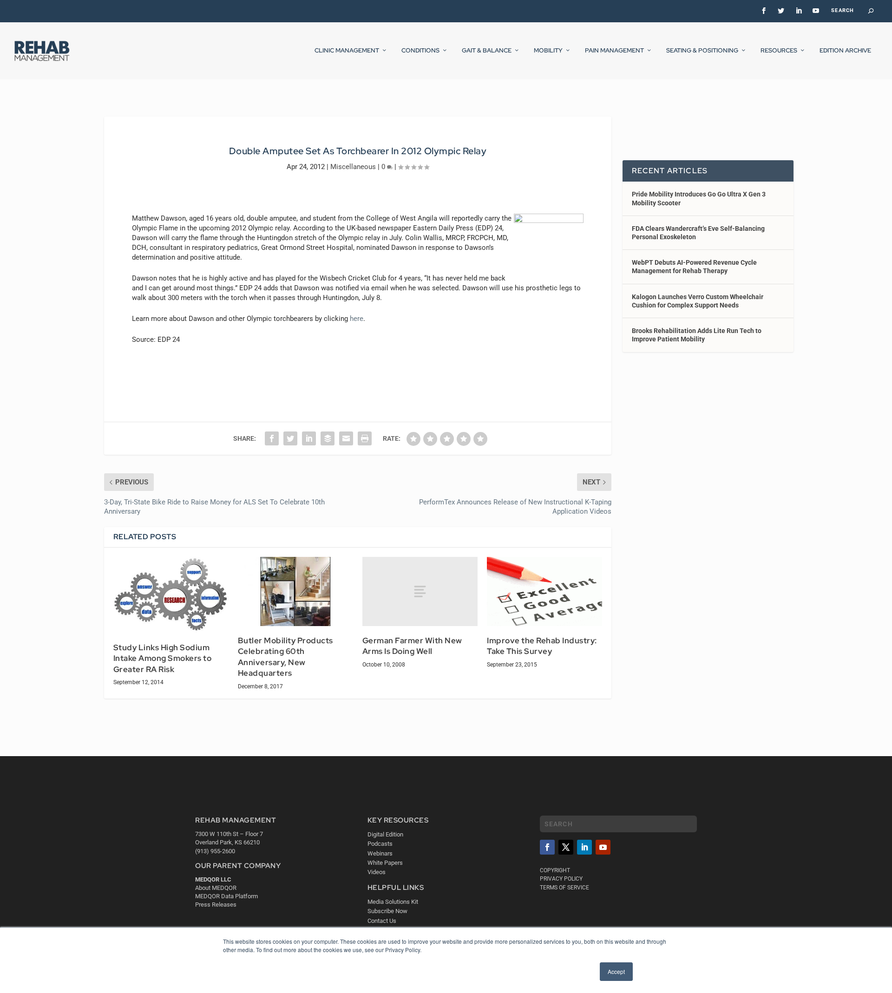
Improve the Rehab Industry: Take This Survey (542, 646)
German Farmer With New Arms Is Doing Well (412, 646)
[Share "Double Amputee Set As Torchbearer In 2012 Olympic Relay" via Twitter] (290, 438)
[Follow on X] (565, 847)
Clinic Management (347, 50)
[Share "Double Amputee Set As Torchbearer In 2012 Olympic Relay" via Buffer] (327, 438)
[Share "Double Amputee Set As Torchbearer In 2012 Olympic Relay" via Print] (364, 438)
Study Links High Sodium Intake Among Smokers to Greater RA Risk (162, 658)
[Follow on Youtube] (603, 847)
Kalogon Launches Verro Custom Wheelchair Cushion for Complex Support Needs (697, 301)
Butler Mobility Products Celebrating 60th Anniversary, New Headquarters (285, 657)
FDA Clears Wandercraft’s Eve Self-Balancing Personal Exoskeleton (698, 233)
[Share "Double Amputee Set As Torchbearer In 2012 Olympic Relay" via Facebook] (271, 438)
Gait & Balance (487, 50)
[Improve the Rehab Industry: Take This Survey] (544, 591)
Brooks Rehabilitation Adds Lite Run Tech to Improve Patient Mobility (696, 335)
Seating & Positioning (702, 50)
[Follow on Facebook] (547, 847)
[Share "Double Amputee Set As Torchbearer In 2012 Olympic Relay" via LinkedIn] (309, 438)
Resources (779, 50)
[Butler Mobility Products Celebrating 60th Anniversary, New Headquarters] (295, 591)
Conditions (420, 50)
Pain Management (614, 50)
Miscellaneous (353, 167)
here (356, 318)
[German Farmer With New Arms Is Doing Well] (420, 591)
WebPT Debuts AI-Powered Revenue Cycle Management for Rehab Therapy (694, 266)
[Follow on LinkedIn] (584, 847)
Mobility (548, 50)
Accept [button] (616, 971)
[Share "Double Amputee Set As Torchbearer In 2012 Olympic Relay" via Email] (346, 438)
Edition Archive (845, 50)
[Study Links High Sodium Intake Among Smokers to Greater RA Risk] (171, 595)
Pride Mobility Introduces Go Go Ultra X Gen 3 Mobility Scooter (699, 198)
